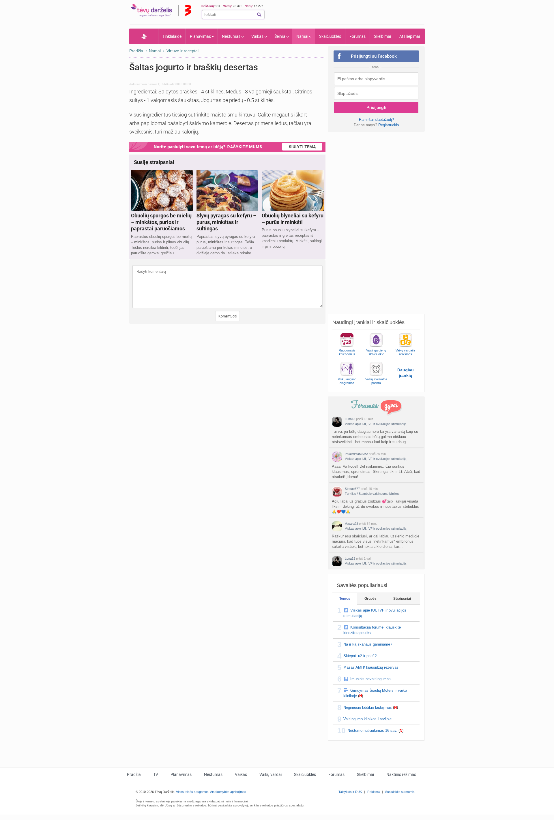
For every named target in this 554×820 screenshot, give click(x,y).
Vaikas (257, 36)
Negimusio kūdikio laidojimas (367, 707)
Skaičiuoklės (330, 36)
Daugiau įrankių (405, 373)
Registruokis (388, 125)
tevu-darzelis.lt (150, 84)
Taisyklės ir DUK (350, 791)
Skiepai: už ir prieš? (360, 656)
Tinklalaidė (171, 36)
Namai (302, 36)
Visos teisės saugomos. (192, 791)
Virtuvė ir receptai (182, 50)
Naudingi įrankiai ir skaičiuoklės (368, 322)
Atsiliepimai (409, 36)
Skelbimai (382, 36)
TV (155, 774)
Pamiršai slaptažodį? (376, 119)
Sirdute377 (352, 488)
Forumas (357, 36)
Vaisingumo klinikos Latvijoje (367, 719)
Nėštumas (231, 36)
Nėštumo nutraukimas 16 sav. (372, 730)
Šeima (279, 36)
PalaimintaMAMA (356, 454)
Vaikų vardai (270, 774)
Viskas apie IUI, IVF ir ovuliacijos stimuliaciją (375, 424)
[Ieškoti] (259, 14)
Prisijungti (376, 107)
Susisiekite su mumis (400, 791)
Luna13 (350, 419)
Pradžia (143, 36)
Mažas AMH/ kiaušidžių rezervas (370, 667)
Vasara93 (351, 523)
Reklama (373, 791)
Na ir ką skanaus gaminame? (367, 644)
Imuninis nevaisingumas (370, 679)
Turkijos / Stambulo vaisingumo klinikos (372, 493)
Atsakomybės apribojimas (228, 791)
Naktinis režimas (401, 774)
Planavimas (200, 36)
